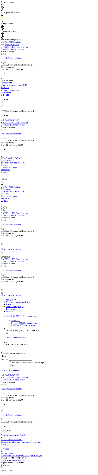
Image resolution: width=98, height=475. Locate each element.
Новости (5, 87)
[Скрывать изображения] (2, 29)
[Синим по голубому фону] (2, 21)
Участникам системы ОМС (14, 85)
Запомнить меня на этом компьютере (27, 362)
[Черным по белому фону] (2, 15)
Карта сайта (6, 465)
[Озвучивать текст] (2, 34)
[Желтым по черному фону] (2, 18)
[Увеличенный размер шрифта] (3, 10)
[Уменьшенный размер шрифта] (2, 4)
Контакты (6, 92)
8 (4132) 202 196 (12, 45)
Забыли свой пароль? (10, 370)
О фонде (5, 95)
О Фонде (5, 449)
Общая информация (10, 90)
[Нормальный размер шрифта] (2, 7)
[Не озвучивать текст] (2, 37)
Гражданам (6, 83)
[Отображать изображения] (2, 26)
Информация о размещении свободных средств (21, 456)
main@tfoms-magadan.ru (12, 58)
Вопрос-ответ (7, 453)
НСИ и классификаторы (11, 440)
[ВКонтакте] (7, 99)
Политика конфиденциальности (15, 460)
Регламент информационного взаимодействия (21, 442)
